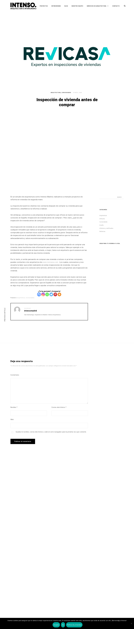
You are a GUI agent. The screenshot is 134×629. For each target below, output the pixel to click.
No (63, 625)
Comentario (14, 375)
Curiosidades (66, 92)
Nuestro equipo (77, 6)
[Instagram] (43, 294)
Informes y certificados (106, 228)
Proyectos (44, 6)
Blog (66, 6)
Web (12, 419)
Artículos (102, 219)
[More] (59, 294)
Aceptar (56, 625)
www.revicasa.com (50, 262)
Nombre (13, 407)
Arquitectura (56, 92)
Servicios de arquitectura (96, 6)
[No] (131, 623)
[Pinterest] (55, 294)
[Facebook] (39, 294)
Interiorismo (56, 6)
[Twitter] (51, 294)
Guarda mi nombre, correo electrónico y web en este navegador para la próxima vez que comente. (51, 432)
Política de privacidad (74, 625)
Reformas (102, 231)
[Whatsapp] (47, 294)
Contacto (116, 6)
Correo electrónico (59, 407)
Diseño (101, 225)
